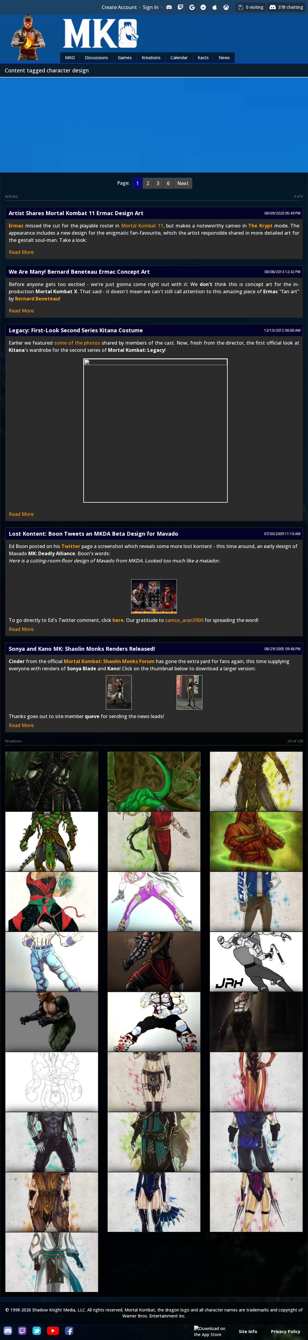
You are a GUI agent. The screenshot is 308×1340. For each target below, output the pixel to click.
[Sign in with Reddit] (203, 7)
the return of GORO (51, 1092)
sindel (153, 912)
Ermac (16, 225)
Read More (21, 252)
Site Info (248, 1331)
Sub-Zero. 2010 (255, 1153)
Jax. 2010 (51, 1153)
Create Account (119, 7)
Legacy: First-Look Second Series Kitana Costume (76, 330)
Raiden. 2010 (51, 1273)
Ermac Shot (51, 912)
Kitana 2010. (153, 1213)
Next (183, 183)
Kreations (151, 57)
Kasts (203, 57)
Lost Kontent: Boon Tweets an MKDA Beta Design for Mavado (93, 533)
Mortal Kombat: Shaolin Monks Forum (110, 661)
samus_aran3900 (184, 620)
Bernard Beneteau (37, 298)
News (224, 57)
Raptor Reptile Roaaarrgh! (153, 792)
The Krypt (260, 225)
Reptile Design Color (51, 852)
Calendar (179, 57)
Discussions (96, 57)
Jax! (51, 1032)
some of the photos (77, 343)
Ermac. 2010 (153, 852)
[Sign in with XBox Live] (226, 7)
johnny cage (51, 972)
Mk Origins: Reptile (51, 792)
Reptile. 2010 (255, 792)
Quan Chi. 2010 (153, 1153)
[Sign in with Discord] (169, 7)
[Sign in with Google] (191, 7)
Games (125, 57)
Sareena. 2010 (153, 1092)
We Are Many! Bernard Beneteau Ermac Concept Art (79, 271)
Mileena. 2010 (255, 1213)
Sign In (151, 7)
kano (153, 1032)
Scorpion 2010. (51, 1213)
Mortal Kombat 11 (142, 225)
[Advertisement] (154, 123)
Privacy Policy (285, 1331)
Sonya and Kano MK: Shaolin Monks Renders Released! (82, 648)
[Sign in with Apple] (214, 7)
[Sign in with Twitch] (180, 7)
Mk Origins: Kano (255, 1032)
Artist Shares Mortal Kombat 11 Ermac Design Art (76, 213)
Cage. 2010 (256, 912)
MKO (70, 57)
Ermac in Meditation (255, 852)
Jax (153, 972)
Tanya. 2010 (256, 1092)
